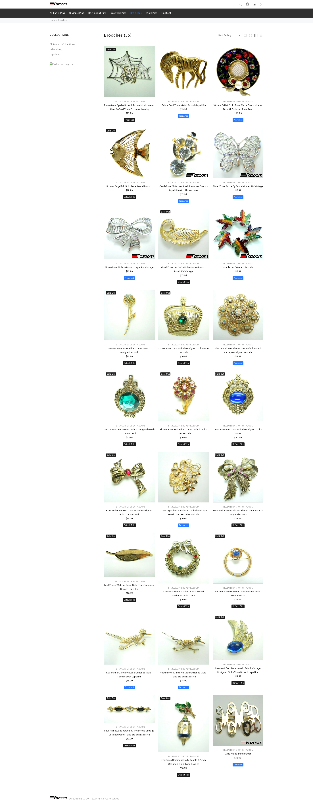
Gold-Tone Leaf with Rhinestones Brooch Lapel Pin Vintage (183, 269)
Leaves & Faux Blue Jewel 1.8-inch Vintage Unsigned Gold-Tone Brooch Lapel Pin (238, 670)
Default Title (129, 197)
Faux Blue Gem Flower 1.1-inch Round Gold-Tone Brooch (238, 594)
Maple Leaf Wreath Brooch (238, 267)
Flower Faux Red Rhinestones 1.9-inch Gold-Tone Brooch (183, 432)
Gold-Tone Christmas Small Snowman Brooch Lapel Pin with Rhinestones (183, 188)
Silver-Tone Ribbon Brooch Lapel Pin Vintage (129, 267)
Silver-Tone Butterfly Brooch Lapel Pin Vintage (238, 186)
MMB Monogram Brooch (237, 754)
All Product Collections (62, 44)
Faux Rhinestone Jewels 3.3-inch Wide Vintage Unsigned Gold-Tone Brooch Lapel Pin (129, 733)
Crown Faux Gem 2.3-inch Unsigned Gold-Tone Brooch (183, 351)
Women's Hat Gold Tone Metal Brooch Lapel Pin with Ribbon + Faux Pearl (238, 107)
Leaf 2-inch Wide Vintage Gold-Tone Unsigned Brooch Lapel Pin (129, 587)
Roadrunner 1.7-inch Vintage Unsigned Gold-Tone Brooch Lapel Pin (183, 675)
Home (52, 20)
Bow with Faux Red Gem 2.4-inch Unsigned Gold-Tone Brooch (129, 513)
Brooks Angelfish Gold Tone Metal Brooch (129, 186)
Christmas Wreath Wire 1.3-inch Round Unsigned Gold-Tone (183, 594)
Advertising (56, 50)
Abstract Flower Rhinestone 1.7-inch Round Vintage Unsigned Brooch (238, 351)
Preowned (129, 120)
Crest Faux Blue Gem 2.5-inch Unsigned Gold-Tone (238, 432)
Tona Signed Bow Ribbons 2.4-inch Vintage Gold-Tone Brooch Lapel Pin (183, 513)
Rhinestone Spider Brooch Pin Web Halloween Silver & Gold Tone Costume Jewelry (129, 107)
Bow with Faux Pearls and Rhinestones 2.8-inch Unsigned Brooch (238, 513)
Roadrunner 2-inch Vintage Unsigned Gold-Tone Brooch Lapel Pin (129, 675)
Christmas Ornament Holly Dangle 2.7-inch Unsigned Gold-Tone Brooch (183, 762)
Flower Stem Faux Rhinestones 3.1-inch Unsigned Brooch (129, 351)
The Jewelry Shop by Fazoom (129, 102)
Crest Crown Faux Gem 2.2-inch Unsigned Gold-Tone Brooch (129, 432)
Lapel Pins (55, 54)
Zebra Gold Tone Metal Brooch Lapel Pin (184, 105)
